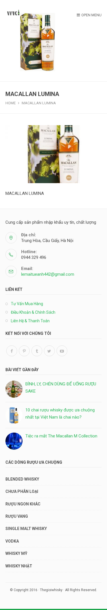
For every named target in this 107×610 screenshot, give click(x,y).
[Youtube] (61, 350)
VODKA (12, 541)
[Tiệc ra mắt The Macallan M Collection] (14, 441)
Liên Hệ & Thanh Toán (30, 321)
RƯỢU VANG (16, 516)
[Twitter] (49, 350)
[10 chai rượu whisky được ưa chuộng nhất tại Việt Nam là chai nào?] (14, 415)
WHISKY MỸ (16, 553)
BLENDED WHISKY (22, 479)
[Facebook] (11, 350)
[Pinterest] (24, 350)
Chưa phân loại (21, 491)
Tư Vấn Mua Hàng (27, 303)
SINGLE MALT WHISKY (26, 528)
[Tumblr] (36, 350)
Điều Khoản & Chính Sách (33, 312)
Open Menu (91, 15)
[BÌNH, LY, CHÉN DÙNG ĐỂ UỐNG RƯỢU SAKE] (14, 389)
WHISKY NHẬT (18, 566)
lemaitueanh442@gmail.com (47, 274)
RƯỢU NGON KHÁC (23, 504)
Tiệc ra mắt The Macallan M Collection (61, 436)
